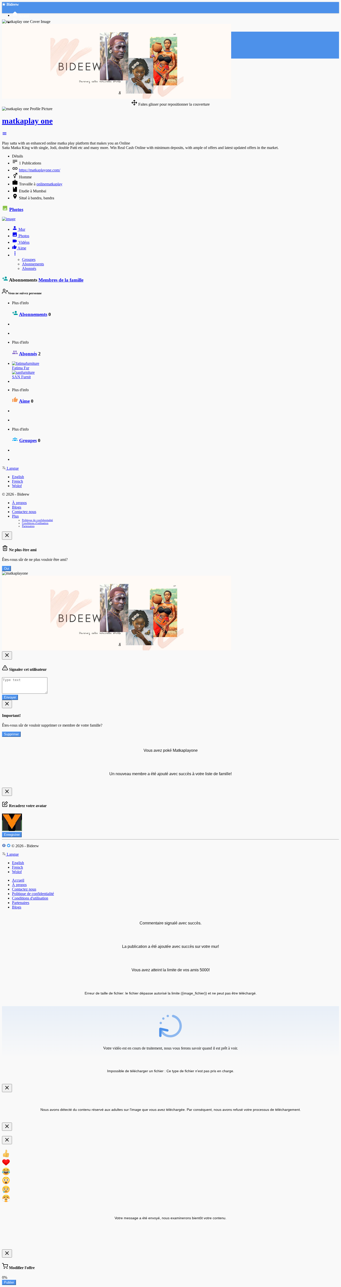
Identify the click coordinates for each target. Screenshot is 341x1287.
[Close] (7, 535)
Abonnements (33, 264)
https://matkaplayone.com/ (39, 170)
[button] (4, 135)
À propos (19, 503)
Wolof (17, 486)
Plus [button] (15, 516)
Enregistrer (12, 834)
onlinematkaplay (49, 184)
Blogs (16, 507)
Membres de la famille (60, 280)
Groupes (28, 259)
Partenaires (28, 526)
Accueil (18, 880)
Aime (24, 401)
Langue (12, 468)
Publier (9, 1282)
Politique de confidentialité (37, 520)
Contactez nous (24, 512)
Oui (6, 568)
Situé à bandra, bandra (36, 198)
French (17, 481)
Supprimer (11, 734)
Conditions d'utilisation (35, 523)
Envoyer (10, 697)
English (18, 477)
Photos (16, 209)
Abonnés (29, 268)
